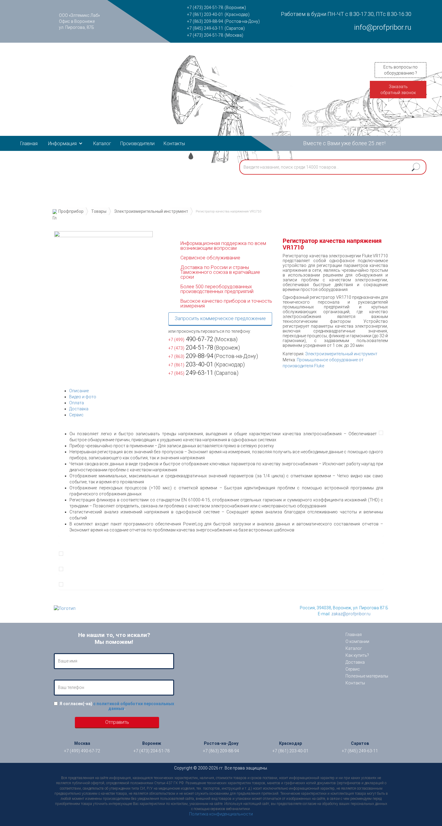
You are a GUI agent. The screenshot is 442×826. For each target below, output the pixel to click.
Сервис (76, 414)
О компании (357, 641)
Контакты (174, 143)
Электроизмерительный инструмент (151, 211)
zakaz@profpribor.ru (350, 613)
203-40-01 (190, 364)
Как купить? (357, 655)
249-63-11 (190, 372)
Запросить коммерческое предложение (220, 318)
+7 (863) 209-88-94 (205, 21)
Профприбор (71, 211)
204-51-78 (190, 347)
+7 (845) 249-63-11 (205, 28)
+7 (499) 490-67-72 (82, 750)
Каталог (102, 143)
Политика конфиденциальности (221, 814)
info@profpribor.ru (382, 27)
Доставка (78, 408)
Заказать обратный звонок (398, 89)
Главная (29, 143)
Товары (98, 211)
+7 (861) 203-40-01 (205, 14)
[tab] (226, 391)
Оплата (76, 402)
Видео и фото (82, 396)
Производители (137, 143)
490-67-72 (190, 339)
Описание (79, 390)
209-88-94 (190, 355)
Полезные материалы (366, 676)
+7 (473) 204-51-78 (205, 7)
